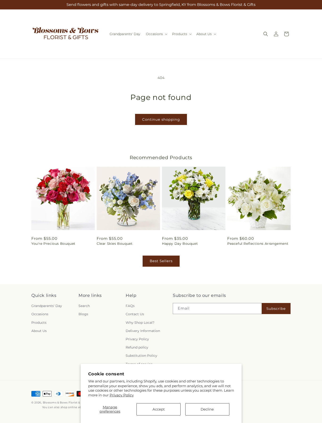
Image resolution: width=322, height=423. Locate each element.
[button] (156, 34)
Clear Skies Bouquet (114, 243)
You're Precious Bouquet (53, 243)
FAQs (130, 306)
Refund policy (137, 347)
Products (38, 322)
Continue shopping (161, 119)
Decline (207, 409)
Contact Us (135, 314)
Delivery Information (143, 331)
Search (84, 306)
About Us (39, 331)
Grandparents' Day (46, 306)
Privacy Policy (122, 395)
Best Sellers (161, 261)
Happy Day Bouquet (180, 243)
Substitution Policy (141, 355)
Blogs (83, 314)
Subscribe (276, 308)
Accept (159, 409)
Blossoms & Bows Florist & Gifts (65, 402)
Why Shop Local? (140, 322)
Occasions (39, 314)
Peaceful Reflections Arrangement (257, 243)
